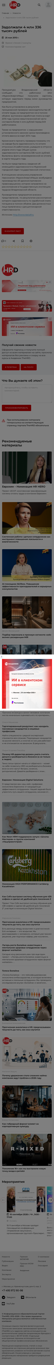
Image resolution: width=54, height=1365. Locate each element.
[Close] (51, 655)
